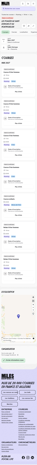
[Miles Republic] (5, 3)
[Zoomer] (33, 304)
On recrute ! (5, 418)
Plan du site (21, 436)
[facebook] (24, 457)
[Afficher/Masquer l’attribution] (33, 338)
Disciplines (21, 439)
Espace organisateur (7, 444)
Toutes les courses (8, 14)
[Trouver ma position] (33, 297)
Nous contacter (6, 411)
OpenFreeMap (12, 338)
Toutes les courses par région (26, 434)
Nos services (5, 447)
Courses (14, 32)
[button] (18, 318)
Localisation (24, 32)
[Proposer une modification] (33, 26)
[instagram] (28, 457)
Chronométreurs (23, 444)
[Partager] (29, 26)
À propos (5, 32)
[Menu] (33, 4)
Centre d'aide (5, 451)
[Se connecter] (23, 4)
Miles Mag (21, 416)
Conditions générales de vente (26, 426)
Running (18, 14)
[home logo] (8, 376)
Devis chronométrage (8, 449)
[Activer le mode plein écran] (33, 300)
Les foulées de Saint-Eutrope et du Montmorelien (17, 15)
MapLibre (5, 338)
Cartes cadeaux (22, 418)
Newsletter (21, 414)
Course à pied (22, 432)
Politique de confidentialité (25, 424)
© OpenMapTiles (21, 338)
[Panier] (28, 4)
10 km (25, 14)
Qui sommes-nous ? (7, 414)
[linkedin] (33, 457)
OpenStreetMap (7, 340)
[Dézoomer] (33, 307)
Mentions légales (6, 420)
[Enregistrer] (24, 26)
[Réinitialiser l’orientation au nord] (33, 310)
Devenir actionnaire (7, 416)
